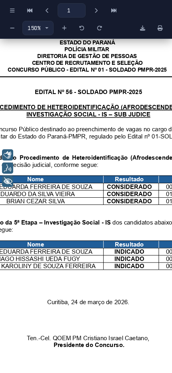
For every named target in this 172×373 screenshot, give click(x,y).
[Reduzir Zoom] (12, 28)
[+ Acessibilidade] (7, 181)
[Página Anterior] (47, 11)
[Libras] (7, 154)
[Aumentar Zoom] (64, 28)
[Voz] (7, 168)
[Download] (142, 28)
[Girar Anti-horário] (81, 28)
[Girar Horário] (99, 28)
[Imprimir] (160, 28)
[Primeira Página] (29, 11)
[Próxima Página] (96, 11)
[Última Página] (113, 11)
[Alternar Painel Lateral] (12, 11)
